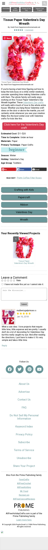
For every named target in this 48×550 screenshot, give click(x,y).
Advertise (24, 391)
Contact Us (24, 399)
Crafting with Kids (24, 189)
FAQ (24, 407)
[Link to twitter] (20, 369)
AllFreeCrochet (24, 483)
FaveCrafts (24, 479)
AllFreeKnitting (24, 487)
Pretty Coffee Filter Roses (29, 178)
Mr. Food (24, 491)
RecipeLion (24, 495)
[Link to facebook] (10, 369)
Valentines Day (24, 212)
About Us (24, 383)
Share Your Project (24, 466)
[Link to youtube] (39, 369)
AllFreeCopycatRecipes (24, 499)
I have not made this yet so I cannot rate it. (24, 284)
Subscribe (24, 442)
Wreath (24, 219)
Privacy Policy (24, 434)
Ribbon (24, 204)
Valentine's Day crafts (33, 102)
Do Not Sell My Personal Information (24, 417)
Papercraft (24, 197)
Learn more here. (24, 520)
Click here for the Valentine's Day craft (24, 126)
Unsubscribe (24, 458)
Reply (4, 345)
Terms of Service (24, 450)
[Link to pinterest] (29, 369)
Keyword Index (24, 426)
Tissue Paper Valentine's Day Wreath (24, 262)
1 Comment (29, 30)
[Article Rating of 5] (18, 30)
